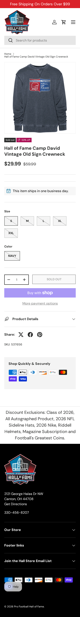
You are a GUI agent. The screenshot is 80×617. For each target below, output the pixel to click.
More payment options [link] (40, 303)
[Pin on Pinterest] (39, 334)
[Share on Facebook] (30, 334)
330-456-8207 (16, 512)
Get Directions (15, 504)
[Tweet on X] (21, 334)
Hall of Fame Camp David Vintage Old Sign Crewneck (36, 56)
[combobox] (40, 40)
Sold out (54, 279)
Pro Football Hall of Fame (29, 606)
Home (7, 54)
